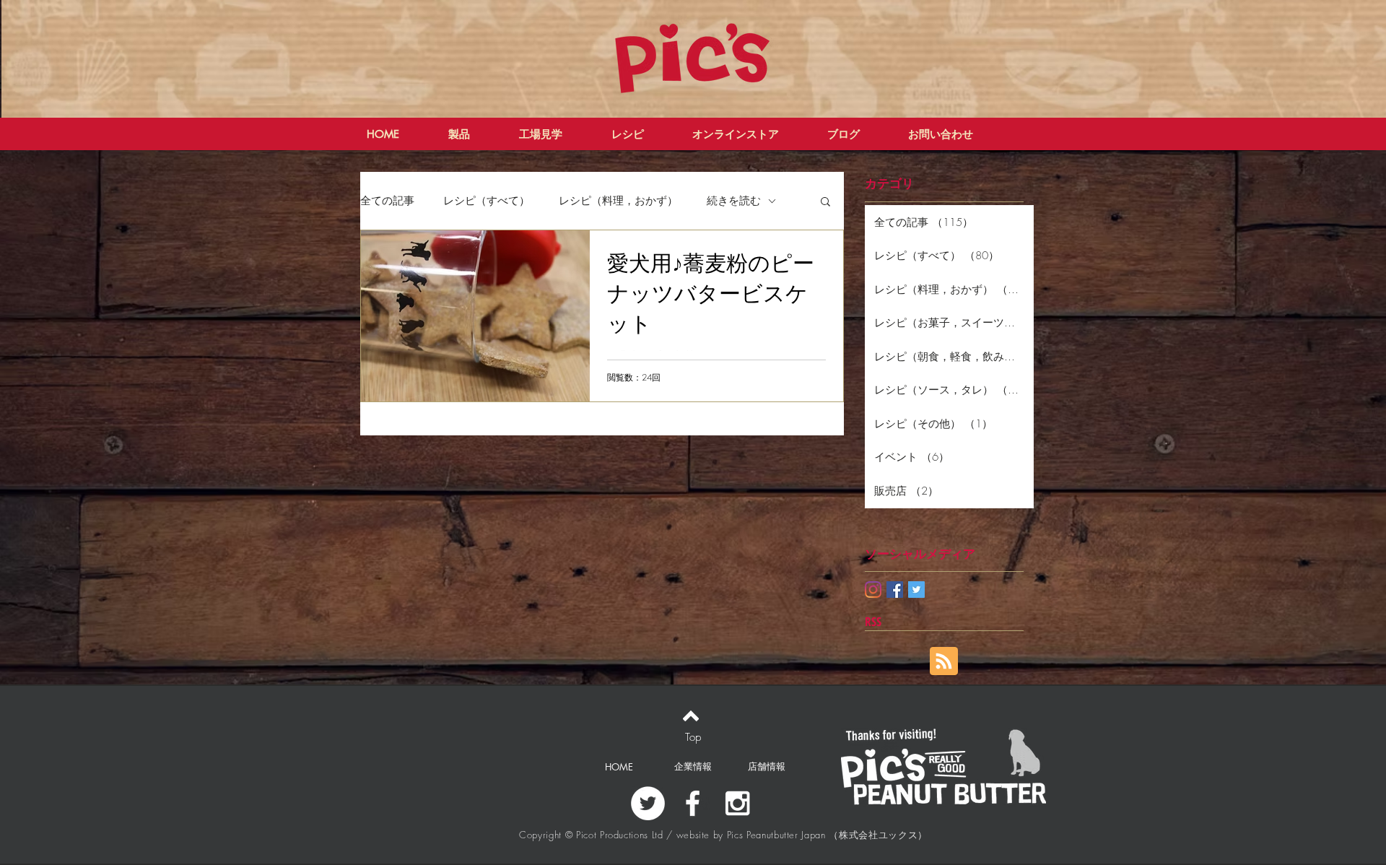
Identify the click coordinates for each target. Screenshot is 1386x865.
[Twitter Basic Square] (916, 589)
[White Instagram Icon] (737, 803)
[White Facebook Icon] (693, 803)
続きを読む (734, 201)
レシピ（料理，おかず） (618, 201)
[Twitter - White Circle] (648, 803)
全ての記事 (387, 201)
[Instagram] (873, 589)
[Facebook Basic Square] (894, 589)
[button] (825, 202)
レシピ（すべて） (486, 201)
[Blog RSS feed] (944, 662)
